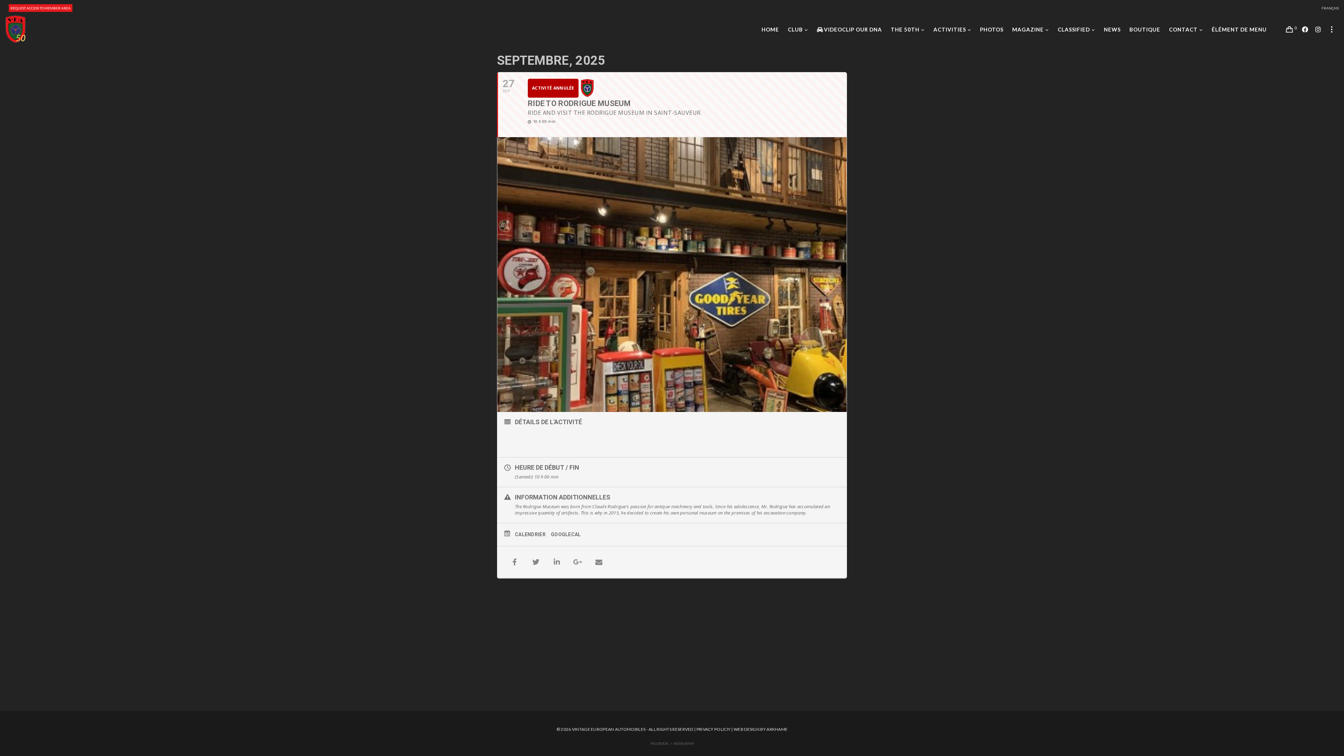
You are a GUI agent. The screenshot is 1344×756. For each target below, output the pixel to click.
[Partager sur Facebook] (515, 562)
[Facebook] (1305, 29)
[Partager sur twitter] (536, 562)
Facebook (659, 743)
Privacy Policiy (713, 729)
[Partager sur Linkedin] (557, 562)
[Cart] (1289, 29)
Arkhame (777, 729)
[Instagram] (1318, 29)
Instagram (683, 743)
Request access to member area (40, 8)
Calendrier (530, 534)
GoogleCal (566, 534)
